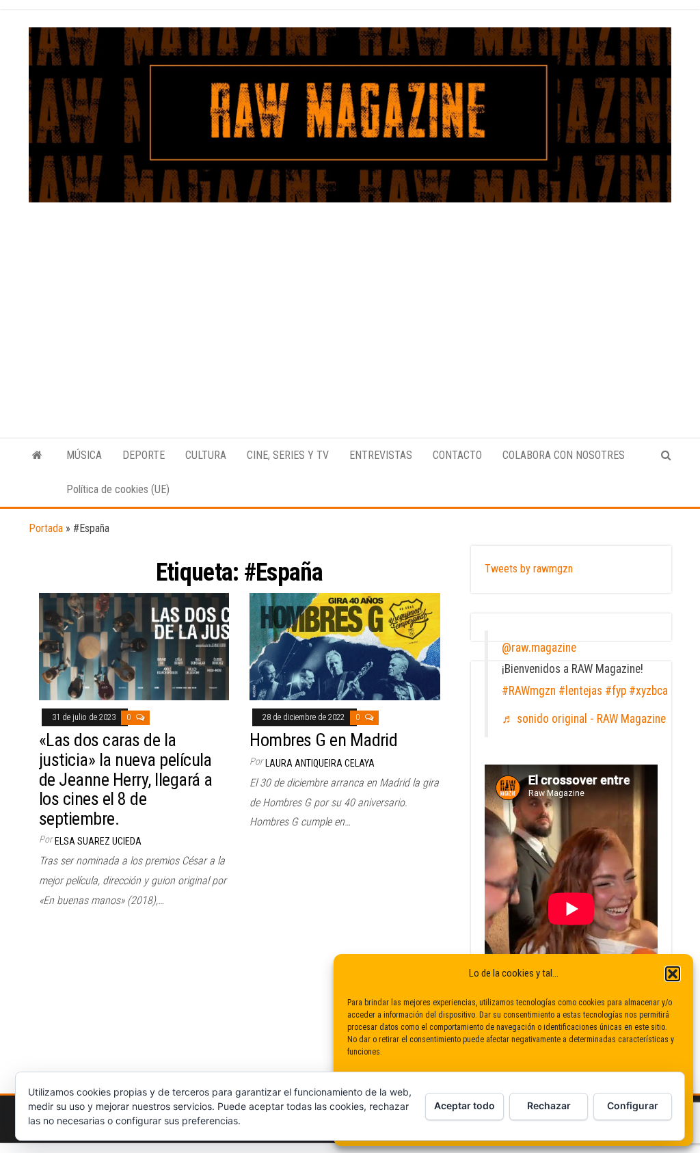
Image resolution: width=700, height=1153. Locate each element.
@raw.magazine (539, 647)
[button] (672, 974)
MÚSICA (84, 455)
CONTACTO (457, 455)
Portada (46, 528)
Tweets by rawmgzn (529, 568)
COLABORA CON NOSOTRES (563, 455)
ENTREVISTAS (380, 455)
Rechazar (549, 1105)
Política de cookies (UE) (118, 489)
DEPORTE (143, 455)
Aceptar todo (464, 1105)
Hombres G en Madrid (323, 740)
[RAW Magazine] (37, 455)
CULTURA (205, 455)
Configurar (632, 1105)
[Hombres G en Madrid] (345, 645)
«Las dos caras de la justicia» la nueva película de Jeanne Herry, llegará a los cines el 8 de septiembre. (125, 779)
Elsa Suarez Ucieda (98, 841)
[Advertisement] (350, 305)
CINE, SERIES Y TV (288, 455)
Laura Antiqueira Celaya (320, 763)
